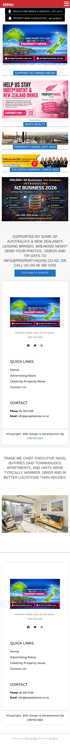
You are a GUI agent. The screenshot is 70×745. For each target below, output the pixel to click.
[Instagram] (41, 345)
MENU (8, 4)
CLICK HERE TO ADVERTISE (35, 272)
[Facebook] (28, 345)
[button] (66, 4)
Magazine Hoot (31, 738)
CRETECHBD (35, 438)
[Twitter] (35, 345)
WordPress (53, 738)
